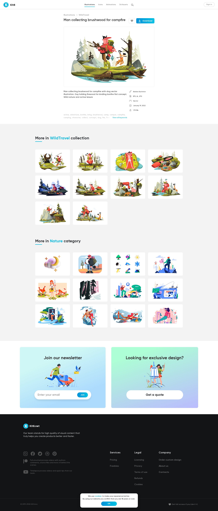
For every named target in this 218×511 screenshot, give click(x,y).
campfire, (121, 115)
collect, (85, 118)
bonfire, (83, 115)
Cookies (138, 484)
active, (67, 115)
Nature (56, 241)
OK (109, 504)
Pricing (113, 460)
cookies (98, 496)
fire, (104, 118)
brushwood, (98, 115)
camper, (113, 115)
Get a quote (155, 394)
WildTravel (84, 15)
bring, (90, 115)
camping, (68, 118)
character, (76, 118)
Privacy (138, 466)
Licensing (139, 460)
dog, (100, 118)
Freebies (114, 466)
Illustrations (69, 15)
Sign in (209, 4)
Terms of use (140, 472)
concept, (93, 118)
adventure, (75, 115)
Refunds (138, 478)
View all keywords (120, 118)
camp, (106, 115)
